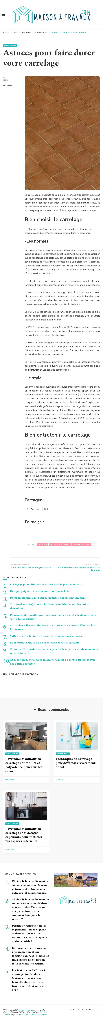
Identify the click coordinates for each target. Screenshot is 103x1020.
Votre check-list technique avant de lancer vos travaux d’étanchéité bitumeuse (52, 627)
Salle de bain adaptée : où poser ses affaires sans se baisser (47, 636)
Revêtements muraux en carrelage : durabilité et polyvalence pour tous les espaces (23, 765)
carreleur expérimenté (40, 426)
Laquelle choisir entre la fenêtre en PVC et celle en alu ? (28, 986)
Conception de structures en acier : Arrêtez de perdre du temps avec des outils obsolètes (52, 662)
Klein (5, 80)
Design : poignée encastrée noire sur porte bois (39, 591)
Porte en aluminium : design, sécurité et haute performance (48, 598)
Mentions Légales (39, 1014)
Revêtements (10, 46)
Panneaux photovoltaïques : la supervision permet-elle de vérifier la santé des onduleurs (53, 617)
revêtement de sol (81, 545)
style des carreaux (39, 386)
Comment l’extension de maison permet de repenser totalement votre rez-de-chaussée (54, 651)
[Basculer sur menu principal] (3, 15)
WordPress (26, 1014)
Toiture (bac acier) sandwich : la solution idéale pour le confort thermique (50, 606)
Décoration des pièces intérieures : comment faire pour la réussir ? (29, 913)
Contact (74, 1010)
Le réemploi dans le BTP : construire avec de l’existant (44, 643)
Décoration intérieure (60, 545)
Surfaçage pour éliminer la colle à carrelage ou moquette (46, 585)
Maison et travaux (26, 1010)
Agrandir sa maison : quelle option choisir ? (29, 939)
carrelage (42, 545)
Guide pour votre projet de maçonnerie (29, 891)
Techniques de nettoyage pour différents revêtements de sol (76, 763)
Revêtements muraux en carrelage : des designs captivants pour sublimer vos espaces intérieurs (23, 834)
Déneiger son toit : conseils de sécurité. (28, 962)
